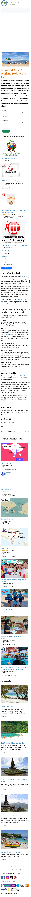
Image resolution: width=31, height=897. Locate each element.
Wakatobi (5, 256)
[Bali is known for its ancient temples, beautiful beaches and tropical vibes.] (14, 767)
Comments (3, 422)
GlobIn (4, 262)
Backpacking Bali (6, 463)
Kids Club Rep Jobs (7, 609)
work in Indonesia (23, 376)
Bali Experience (6, 489)
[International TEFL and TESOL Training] (13, 232)
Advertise (11, 869)
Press (16, 869)
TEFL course (5, 334)
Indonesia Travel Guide (9, 816)
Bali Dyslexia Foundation (10, 158)
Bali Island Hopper (7, 519)
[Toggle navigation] (3, 10)
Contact (20, 869)
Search (20, 866)
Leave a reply (11, 422)
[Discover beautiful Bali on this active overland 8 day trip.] (14, 537)
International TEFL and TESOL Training (14, 245)
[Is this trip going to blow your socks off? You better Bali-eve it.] (3, 474)
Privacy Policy (14, 866)
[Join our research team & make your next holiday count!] (14, 656)
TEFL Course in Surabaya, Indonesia (14, 181)
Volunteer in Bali (7, 707)
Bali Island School (7, 188)
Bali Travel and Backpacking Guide (13, 743)
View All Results (6, 268)
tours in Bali (22, 324)
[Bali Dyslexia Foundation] (11, 148)
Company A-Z (26, 866)
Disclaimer (8, 866)
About (3, 866)
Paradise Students (8, 251)
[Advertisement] (15, 34)
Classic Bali (4, 548)
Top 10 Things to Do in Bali (10, 852)
